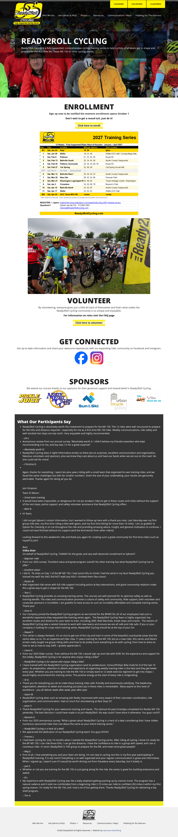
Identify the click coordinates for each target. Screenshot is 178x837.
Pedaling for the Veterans (148, 15)
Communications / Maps (120, 15)
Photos (84, 15)
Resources (98, 15)
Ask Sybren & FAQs (67, 15)
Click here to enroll (89, 125)
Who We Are (48, 15)
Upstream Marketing (112, 830)
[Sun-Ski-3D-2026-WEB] (89, 400)
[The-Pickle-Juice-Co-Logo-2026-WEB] (29, 398)
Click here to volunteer (89, 322)
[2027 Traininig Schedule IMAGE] (89, 173)
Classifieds (155, 4)
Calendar (119, 4)
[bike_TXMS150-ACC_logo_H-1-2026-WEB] (148, 399)
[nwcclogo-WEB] (59, 399)
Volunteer (137, 4)
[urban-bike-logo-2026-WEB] (119, 401)
